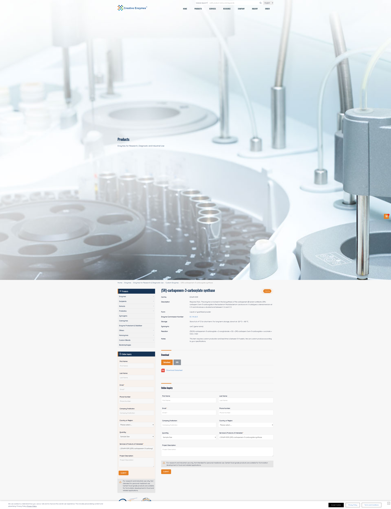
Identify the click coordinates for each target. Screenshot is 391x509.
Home (120, 283)
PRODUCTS (198, 9)
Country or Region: (226, 421)
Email (164, 408)
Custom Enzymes (172, 283)
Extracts (122, 306)
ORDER (267, 9)
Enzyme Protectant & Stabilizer (130, 326)
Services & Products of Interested (231, 433)
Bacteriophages (125, 345)
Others (121, 330)
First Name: (166, 396)
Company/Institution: (169, 421)
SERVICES (212, 9)
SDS (177, 362)
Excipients (122, 301)
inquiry (267, 291)
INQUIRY (255, 9)
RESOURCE (227, 9)
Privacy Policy (32, 506)
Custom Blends (124, 340)
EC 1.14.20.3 (194, 317)
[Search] (260, 3)
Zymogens (123, 316)
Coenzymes (123, 321)
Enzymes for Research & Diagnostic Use (148, 283)
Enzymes (127, 283)
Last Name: (223, 396)
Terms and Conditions (371, 505)
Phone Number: (224, 408)
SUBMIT (166, 472)
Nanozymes (123, 335)
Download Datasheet (173, 370)
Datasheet (167, 362)
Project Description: (169, 445)
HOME (185, 9)
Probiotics (123, 311)
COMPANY (241, 9)
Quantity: (165, 433)
